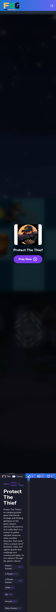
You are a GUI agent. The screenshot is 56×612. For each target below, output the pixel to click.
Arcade (11, 601)
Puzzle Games (14, 483)
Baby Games (13, 608)
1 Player (21, 483)
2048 (9, 587)
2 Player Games (13, 581)
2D (8, 594)
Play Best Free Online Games (11, 5)
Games (6, 484)
